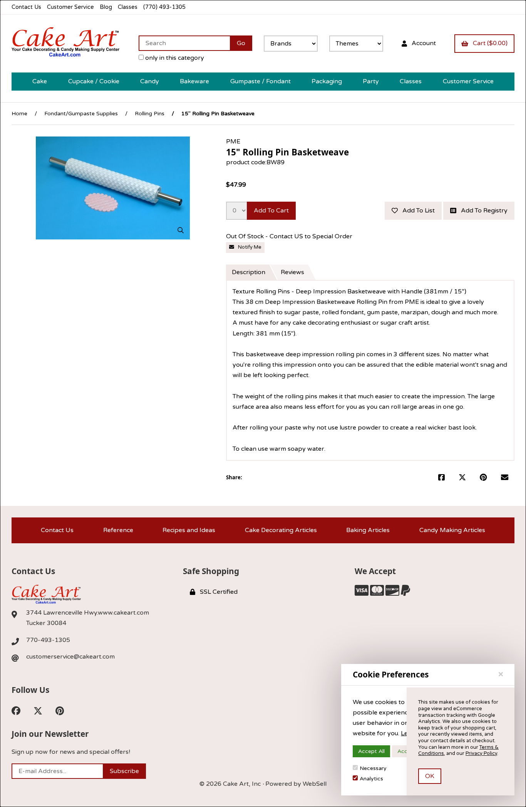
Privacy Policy (481, 753)
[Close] (501, 674)
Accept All (371, 751)
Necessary (373, 768)
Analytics (371, 778)
